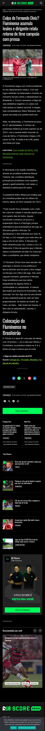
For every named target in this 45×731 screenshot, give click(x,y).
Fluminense (6, 45)
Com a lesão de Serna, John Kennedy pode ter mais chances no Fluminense (20, 153)
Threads (25, 360)
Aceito (13, 728)
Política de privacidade (27, 728)
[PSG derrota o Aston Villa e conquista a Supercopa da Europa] (8, 505)
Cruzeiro (6, 438)
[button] (3, 3)
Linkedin (15, 363)
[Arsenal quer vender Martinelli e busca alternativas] (8, 524)
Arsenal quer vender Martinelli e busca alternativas (27, 521)
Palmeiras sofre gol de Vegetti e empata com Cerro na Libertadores (28, 482)
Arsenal (17, 525)
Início (4, 9)
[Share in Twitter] (9, 401)
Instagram (14, 360)
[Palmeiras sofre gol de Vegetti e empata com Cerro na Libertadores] (8, 485)
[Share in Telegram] (13, 401)
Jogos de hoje (19, 545)
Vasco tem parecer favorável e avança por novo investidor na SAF (28, 463)
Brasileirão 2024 (9, 387)
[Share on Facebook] (5, 401)
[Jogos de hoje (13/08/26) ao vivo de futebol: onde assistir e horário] (8, 544)
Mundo (17, 506)
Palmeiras (28, 438)
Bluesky (33, 360)
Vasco (17, 467)
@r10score (15, 558)
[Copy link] (18, 401)
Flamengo (25, 683)
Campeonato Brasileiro (12, 683)
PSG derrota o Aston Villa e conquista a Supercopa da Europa (27, 502)
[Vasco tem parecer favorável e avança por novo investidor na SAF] (8, 466)
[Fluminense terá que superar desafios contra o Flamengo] (22, 661)
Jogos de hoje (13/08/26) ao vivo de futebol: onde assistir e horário (26, 541)
